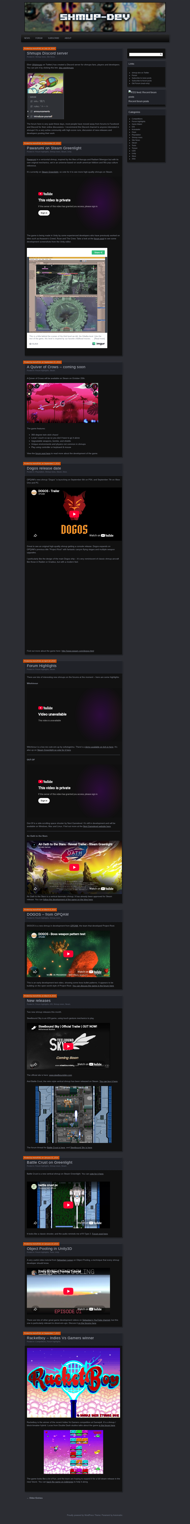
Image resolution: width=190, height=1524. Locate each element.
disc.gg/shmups (66, 68)
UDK (134, 151)
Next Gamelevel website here (97, 826)
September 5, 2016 (52, 464)
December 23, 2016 (52, 143)
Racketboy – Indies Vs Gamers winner (60, 1338)
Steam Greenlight (50, 172)
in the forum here (107, 1425)
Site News (51, 57)
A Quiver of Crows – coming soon (56, 367)
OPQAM (74, 926)
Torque (134, 148)
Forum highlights (42, 152)
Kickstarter (136, 129)
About (68, 38)
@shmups (37, 64)
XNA (134, 159)
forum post (99, 238)
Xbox (65, 472)
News (27, 38)
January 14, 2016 (51, 1244)
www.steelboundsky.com (60, 1075)
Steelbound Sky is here (81, 1147)
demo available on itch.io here (99, 747)
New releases (39, 1000)
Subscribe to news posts (141, 78)
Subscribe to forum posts (142, 81)
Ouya (134, 132)
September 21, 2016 (52, 362)
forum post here (42, 453)
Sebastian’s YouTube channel (96, 1320)
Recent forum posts (139, 101)
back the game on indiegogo (60, 1482)
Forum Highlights (42, 666)
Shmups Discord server (47, 53)
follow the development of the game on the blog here (68, 899)
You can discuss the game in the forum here (93, 986)
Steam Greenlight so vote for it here (54, 750)
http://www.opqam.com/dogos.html (78, 651)
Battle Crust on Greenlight (49, 1162)
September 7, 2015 (52, 1333)
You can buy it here (108, 1081)
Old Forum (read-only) (141, 83)
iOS (51, 1004)
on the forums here (87, 1323)
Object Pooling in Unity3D (49, 1248)
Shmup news (40, 57)
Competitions (40, 1342)
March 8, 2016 (50, 910)
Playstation (39, 472)
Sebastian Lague (65, 1260)
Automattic (117, 1515)
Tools (52, 1252)
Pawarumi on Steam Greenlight (54, 148)
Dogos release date (44, 468)
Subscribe (53, 38)
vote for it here (96, 1174)
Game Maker (137, 124)
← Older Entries (35, 1498)
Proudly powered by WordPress (80, 1515)
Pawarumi (31, 159)
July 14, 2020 (49, 49)
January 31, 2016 (51, 1158)
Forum (38, 38)
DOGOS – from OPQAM (48, 914)
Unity (69, 152)
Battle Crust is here (56, 1147)
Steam (63, 152)
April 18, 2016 (50, 661)
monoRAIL (37, 49)
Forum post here (100, 1234)
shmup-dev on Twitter (140, 73)
